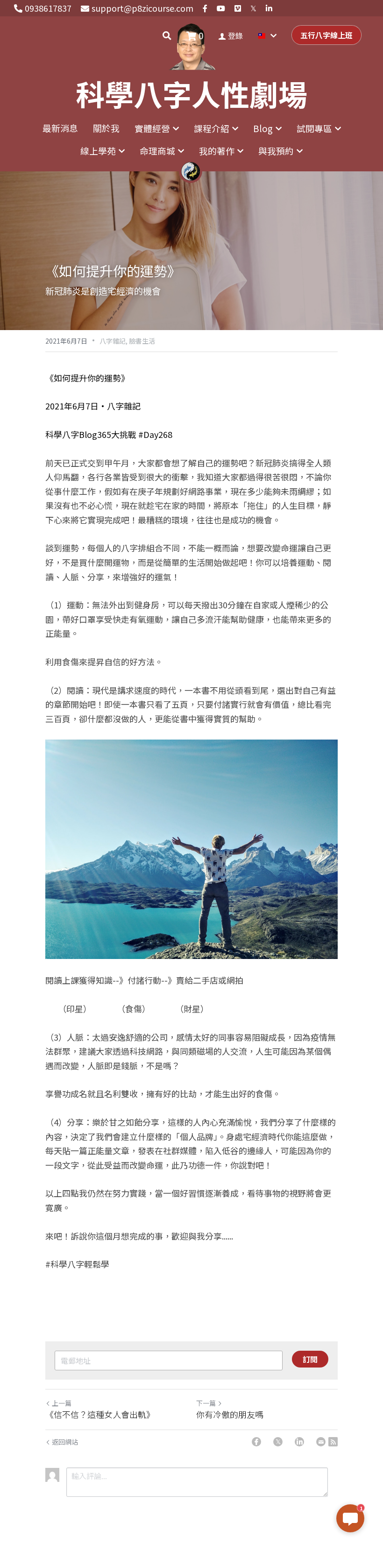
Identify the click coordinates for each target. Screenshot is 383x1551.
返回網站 (65, 1441)
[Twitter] (278, 1441)
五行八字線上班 (326, 35)
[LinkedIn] (299, 1441)
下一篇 (206, 1403)
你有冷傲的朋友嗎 (229, 1414)
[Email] (321, 1441)
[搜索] (167, 35)
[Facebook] (256, 1441)
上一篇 (61, 1403)
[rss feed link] (333, 1441)
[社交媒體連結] (205, 8)
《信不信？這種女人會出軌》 (100, 1414)
